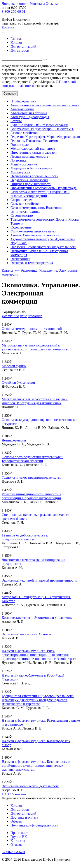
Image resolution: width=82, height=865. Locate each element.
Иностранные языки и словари (33, 152)
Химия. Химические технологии (35, 235)
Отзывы (52, 3)
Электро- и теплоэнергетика (31, 263)
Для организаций (23, 46)
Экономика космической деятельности (30, 786)
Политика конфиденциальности (34, 825)
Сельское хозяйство (25, 204)
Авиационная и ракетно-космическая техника (44, 105)
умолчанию (10, 316)
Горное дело (19, 144)
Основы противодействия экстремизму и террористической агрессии (32, 459)
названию (35, 316)
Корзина (8, 27)
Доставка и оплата (15, 3)
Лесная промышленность (29, 156)
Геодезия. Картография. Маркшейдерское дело (45, 137)
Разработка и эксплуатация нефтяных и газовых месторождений (40, 194)
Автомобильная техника (28, 113)
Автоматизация (22, 109)
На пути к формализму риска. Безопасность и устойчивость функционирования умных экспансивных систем (36, 765)
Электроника (20, 259)
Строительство (21, 215)
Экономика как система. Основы (26, 634)
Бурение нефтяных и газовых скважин (39, 125)
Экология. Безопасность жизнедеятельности (43, 247)
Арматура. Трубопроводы (29, 117)
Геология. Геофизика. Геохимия (34, 140)
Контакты (37, 3)
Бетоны (16, 121)
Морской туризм (14, 366)
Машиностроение (23, 164)
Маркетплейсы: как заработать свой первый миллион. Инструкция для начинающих (35, 401)
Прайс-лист (19, 833)
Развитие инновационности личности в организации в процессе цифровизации (31, 496)
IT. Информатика (23, 101)
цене (23, 316)
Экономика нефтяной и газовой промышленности (39, 580)
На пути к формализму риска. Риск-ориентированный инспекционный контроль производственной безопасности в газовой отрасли (40, 655)
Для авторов (19, 50)
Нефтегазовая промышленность (34, 176)
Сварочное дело (22, 200)
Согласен (9, 93)
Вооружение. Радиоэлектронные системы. (42, 129)
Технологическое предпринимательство (31, 477)
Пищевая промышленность (30, 184)
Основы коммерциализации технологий (32, 329)
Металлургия (20, 172)
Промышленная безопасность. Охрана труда (43, 188)
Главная (16, 38)
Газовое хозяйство (24, 133)
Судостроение (20, 227)
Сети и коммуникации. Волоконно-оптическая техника (37, 209)
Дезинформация (14, 440)
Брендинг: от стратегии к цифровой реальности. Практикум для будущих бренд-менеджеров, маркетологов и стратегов (38, 700)
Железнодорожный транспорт (32, 148)
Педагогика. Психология (29, 180)
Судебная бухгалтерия (18, 382)
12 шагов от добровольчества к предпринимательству (25, 537)
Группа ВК (18, 837)
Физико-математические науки (33, 231)
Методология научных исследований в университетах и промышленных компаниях (35, 347)
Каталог (16, 42)
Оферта (16, 821)
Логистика (18, 160)
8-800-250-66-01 (13, 11)
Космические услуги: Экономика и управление (37, 617)
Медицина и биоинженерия (31, 168)
